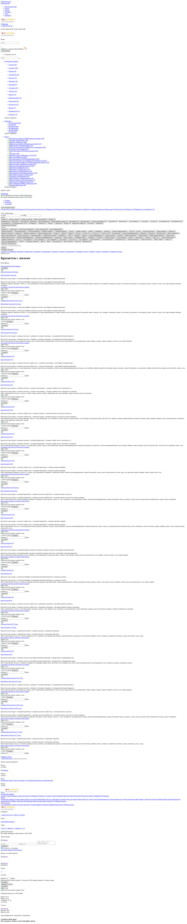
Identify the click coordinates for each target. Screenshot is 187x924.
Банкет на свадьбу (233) (33, 144)
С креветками (45, 251)
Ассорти (9, 796)
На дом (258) (23, 157)
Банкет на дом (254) (29, 155)
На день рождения (15, 123)
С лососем (61, 251)
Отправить (5, 846)
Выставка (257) (25, 169)
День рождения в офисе (131, 799)
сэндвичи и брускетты (8, 287)
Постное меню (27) (29, 180)
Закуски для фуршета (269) (37, 147)
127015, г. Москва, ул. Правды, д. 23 (13, 828)
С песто (85, 251)
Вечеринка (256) (26, 171)
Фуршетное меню (7, 780)
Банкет (22, 799)
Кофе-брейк (41, 799)
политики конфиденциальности (11, 850)
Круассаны (77, 796)
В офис (79, 799)
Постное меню (38, 801)
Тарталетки (21, 796)
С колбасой (36, 251)
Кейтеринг (8, 121)
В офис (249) (15, 153)
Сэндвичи (48, 796)
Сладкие (119, 251)
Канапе (14, 796)
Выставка (167, 799)
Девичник (20, 801)
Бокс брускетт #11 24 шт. (9, 332)
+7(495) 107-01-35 (7, 26)
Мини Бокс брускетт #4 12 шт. (11, 304)
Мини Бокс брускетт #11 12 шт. (11, 681)
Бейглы (60, 796)
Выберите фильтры (14, 245)
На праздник (153, 799)
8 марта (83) (22, 185)
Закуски (28, 796)
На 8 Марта (12, 801)
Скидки (3, 796)
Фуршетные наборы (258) (35, 138)
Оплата (7, 10)
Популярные (16, 266)
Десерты (54, 796)
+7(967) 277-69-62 (19, 815)
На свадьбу (12, 125)
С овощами (78, 251)
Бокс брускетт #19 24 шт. (9, 491)
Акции (7, 8)
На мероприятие (102, 799)
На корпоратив (14, 128)
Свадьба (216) (23, 149)
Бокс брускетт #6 (6, 600)
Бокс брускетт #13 (7, 359)
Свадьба (63, 799)
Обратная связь (48, 780)
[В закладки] (4, 268)
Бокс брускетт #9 (6, 654)
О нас (6, 14)
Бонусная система (11, 7)
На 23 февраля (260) (30, 183)
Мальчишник (28, 801)
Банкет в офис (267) (29, 164)
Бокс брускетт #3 (6, 546)
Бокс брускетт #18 (7, 464)
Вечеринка (174, 799)
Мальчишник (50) (28, 178)
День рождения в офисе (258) (39, 162)
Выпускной (47, 801)
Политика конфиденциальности (52, 805)
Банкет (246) (22, 142)
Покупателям (5, 3)
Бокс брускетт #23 (7, 518)
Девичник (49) (24, 176)
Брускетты (84, 796)
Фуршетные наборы (11, 61)
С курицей (53, 251)
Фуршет (17, 799)
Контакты (8, 15)
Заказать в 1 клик (7, 884)
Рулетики (41, 796)
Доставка (8, 12)
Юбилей (161, 799)
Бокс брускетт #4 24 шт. (9, 275)
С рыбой (91, 251)
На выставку (13, 132)
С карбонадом (28, 251)
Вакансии (32, 780)
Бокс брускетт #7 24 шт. (9, 627)
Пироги (91, 796)
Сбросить (4, 245)
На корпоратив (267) (30, 173)
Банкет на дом (86, 799)
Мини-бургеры (68, 796)
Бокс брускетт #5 (6, 573)
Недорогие (4, 266)
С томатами (104, 251)
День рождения (71, 799)
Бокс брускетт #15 (7, 385)
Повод (7, 137)
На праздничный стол (115, 799)
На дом (94, 799)
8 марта (63, 801)
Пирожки (34, 796)
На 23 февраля (56, 801)
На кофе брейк (13, 130)
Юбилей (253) (24, 168)
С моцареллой (70, 251)
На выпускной (13, 126)
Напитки (106, 796)
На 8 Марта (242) (27, 175)
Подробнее (4, 908)
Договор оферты (36, 805)
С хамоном (112, 251)
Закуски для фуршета (53, 799)
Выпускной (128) (27, 182)
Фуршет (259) (23, 140)
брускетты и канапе (22, 287)
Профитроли (98, 796)
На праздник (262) (28, 166)
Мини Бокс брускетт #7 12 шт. (11, 735)
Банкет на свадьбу (31, 799)
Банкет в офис (144, 799)
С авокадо (4, 251)
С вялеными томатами (15, 251)
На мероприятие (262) (32, 159)
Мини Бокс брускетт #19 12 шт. (11, 708)
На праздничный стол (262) (37, 160)
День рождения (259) (31, 151)
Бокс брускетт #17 (7, 437)
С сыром (97, 251)
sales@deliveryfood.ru (20, 758)
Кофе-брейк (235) (27, 145)
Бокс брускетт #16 (7, 410)
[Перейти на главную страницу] (6, 1)
